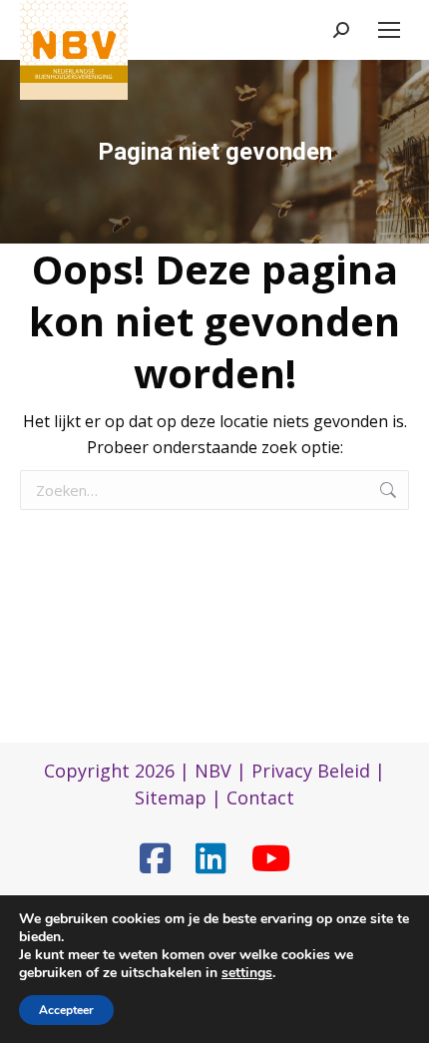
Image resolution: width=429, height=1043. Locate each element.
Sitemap (171, 797)
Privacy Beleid (310, 770)
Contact (260, 797)
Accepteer (66, 1010)
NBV (213, 770)
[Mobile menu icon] (389, 30)
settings (246, 973)
